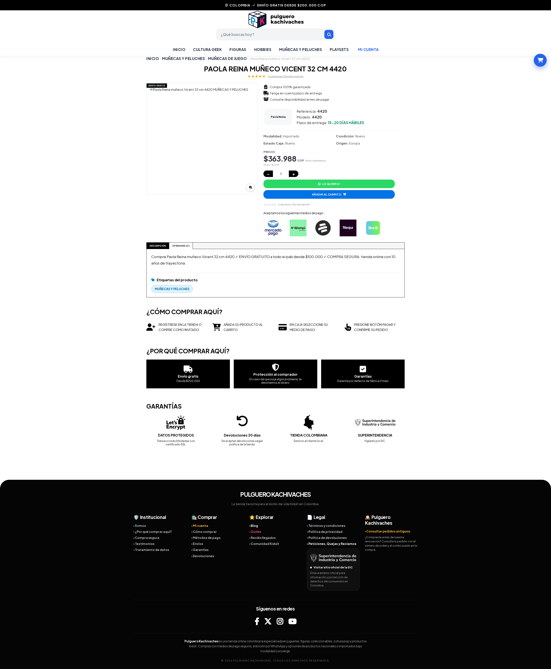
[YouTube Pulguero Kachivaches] (292, 621)
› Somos (139, 526)
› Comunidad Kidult (264, 544)
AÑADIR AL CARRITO (326, 194)
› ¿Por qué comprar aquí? (152, 532)
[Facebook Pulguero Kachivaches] (257, 621)
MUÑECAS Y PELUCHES (300, 49)
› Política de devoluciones (327, 538)
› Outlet (255, 532)
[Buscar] (328, 34)
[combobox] (275, 34)
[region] (202, 138)
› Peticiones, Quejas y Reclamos (331, 544)
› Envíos (197, 544)
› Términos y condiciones (326, 526)
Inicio (179, 49)
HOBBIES (263, 49)
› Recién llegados (262, 538)
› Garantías (200, 550)
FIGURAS (237, 49)
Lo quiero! (331, 184)
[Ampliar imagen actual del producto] (250, 187)
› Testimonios (144, 544)
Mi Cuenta (368, 49)
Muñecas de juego (227, 58)
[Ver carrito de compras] (540, 60)
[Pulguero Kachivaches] (275, 19)
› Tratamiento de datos (151, 550)
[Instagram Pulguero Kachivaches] (280, 621)
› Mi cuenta (199, 526)
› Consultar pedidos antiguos (387, 531)
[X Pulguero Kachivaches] (268, 621)
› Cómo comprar (204, 532)
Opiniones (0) (181, 246)
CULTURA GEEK (207, 49)
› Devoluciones (202, 556)
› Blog (253, 526)
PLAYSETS (339, 49)
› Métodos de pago (206, 538)
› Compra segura (146, 538)
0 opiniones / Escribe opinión (285, 76)
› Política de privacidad (324, 532)
